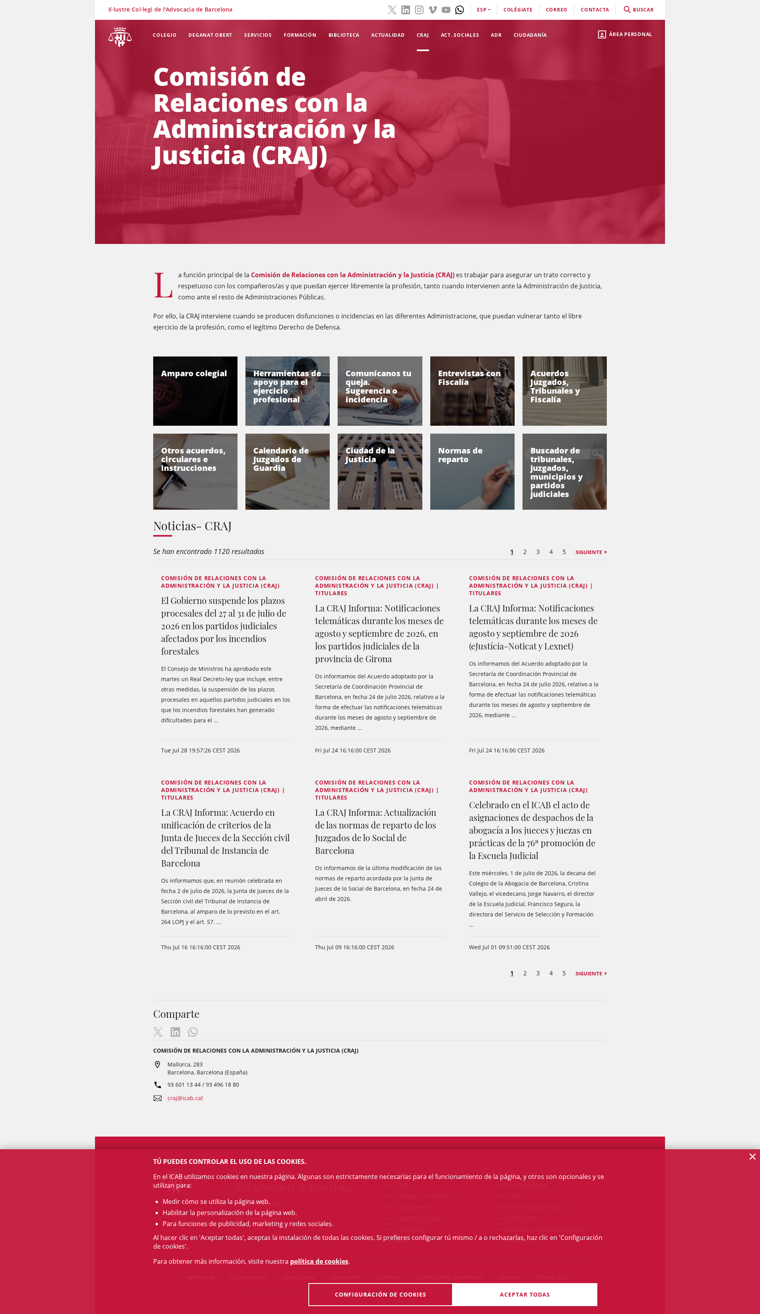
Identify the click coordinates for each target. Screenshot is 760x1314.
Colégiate (518, 9)
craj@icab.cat (185, 1098)
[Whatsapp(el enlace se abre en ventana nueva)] (459, 9)
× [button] (753, 1156)
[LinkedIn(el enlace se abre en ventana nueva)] (405, 9)
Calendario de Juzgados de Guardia (281, 459)
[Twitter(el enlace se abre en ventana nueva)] (392, 9)
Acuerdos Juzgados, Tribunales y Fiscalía (555, 386)
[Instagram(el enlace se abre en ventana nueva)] (419, 9)
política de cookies (319, 1261)
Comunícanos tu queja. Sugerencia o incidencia (378, 386)
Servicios (258, 35)
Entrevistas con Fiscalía (469, 377)
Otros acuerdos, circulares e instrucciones (193, 459)
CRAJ (423, 35)
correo (557, 9)
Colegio (165, 35)
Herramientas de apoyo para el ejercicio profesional (287, 386)
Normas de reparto (460, 455)
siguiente (589, 552)
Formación (300, 35)
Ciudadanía (530, 35)
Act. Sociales (460, 35)
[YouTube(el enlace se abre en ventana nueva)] (446, 9)
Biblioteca (344, 35)
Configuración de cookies (380, 1294)
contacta (595, 9)
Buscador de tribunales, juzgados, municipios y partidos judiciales (556, 472)
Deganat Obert (210, 35)
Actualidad (388, 35)
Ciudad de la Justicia (370, 455)
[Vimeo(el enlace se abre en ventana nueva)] (432, 9)
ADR (496, 35)
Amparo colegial (194, 373)
